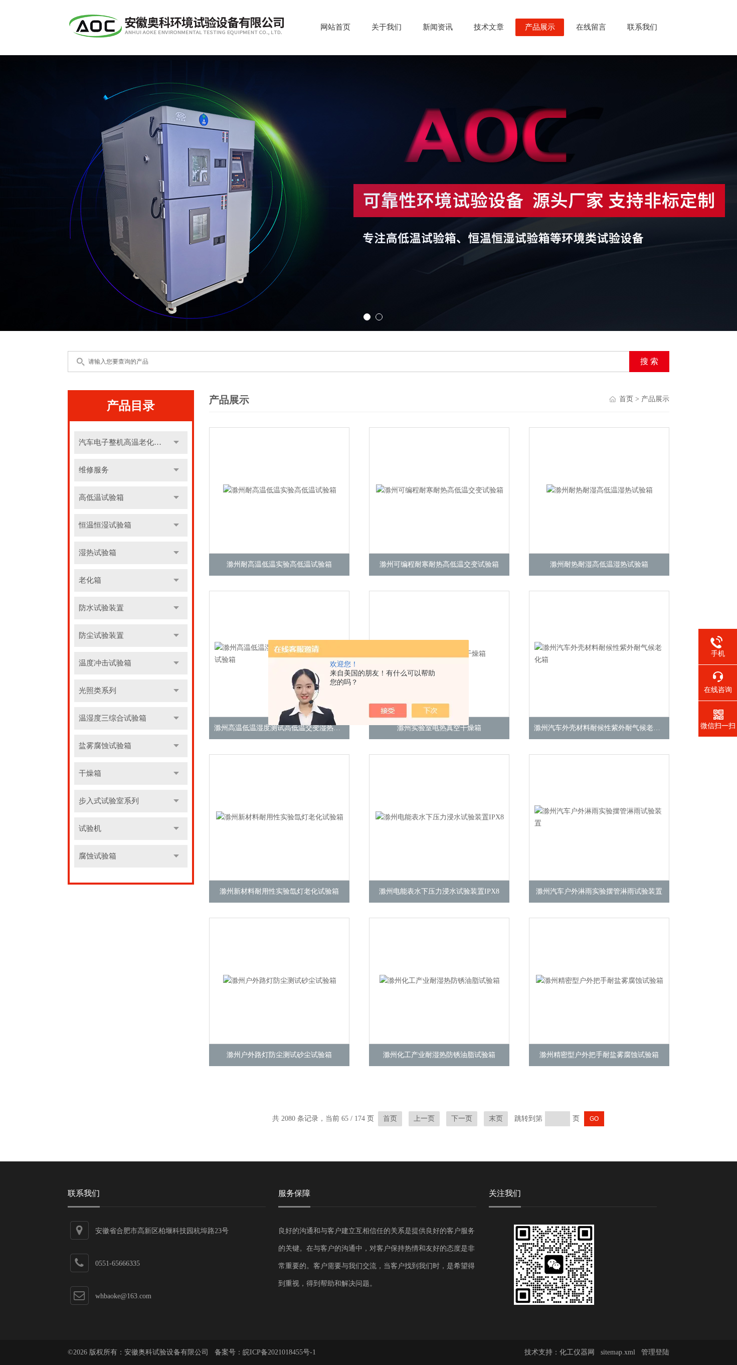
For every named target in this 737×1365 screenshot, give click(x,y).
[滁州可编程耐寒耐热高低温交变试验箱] (440, 490)
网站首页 (335, 27)
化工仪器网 (577, 1352)
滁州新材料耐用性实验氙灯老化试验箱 (279, 891)
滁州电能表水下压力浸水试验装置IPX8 (439, 891)
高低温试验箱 (101, 497)
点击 (176, 442)
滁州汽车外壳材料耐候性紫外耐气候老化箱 (600, 728)
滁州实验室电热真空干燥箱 (439, 728)
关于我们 (387, 27)
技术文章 (489, 27)
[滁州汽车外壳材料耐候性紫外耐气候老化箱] (599, 654)
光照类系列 (97, 691)
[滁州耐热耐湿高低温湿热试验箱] (599, 490)
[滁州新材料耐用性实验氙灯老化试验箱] (280, 817)
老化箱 (90, 580)
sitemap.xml (618, 1352)
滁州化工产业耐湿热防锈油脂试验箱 (439, 1055)
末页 (496, 1118)
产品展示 (540, 27)
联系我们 (642, 27)
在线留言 (591, 27)
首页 (626, 399)
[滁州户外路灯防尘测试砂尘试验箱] (280, 981)
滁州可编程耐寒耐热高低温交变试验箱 (439, 564)
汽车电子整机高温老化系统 (124, 442)
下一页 (461, 1118)
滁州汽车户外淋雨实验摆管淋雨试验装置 (599, 891)
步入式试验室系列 (109, 801)
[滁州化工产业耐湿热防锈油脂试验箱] (440, 981)
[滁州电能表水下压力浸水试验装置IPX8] (440, 817)
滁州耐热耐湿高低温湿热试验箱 (599, 564)
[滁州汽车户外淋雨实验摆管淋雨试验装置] (599, 817)
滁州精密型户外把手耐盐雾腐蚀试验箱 (599, 1055)
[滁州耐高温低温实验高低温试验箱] (280, 490)
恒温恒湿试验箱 (105, 525)
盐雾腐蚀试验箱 (105, 746)
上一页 (424, 1118)
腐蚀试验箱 (97, 856)
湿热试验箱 (97, 553)
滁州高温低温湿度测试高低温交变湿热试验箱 (284, 728)
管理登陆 (655, 1352)
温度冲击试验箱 (105, 663)
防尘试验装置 (101, 635)
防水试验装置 (101, 608)
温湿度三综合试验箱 (112, 718)
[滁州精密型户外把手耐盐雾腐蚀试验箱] (599, 981)
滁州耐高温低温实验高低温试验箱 (279, 564)
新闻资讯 (438, 27)
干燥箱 (90, 773)
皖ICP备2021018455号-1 (279, 1352)
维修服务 (94, 470)
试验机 (90, 828)
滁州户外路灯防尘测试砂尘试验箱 (279, 1055)
